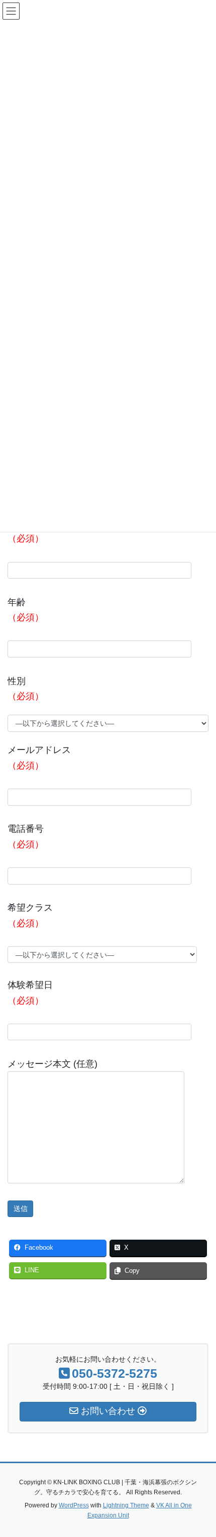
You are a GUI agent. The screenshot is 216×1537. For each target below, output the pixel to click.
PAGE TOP (200, 1482)
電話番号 (26, 836)
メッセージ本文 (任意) (52, 1064)
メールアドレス (39, 758)
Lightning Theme (126, 1505)
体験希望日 (30, 993)
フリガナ (26, 531)
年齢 (26, 610)
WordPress (74, 1505)
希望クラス (30, 915)
